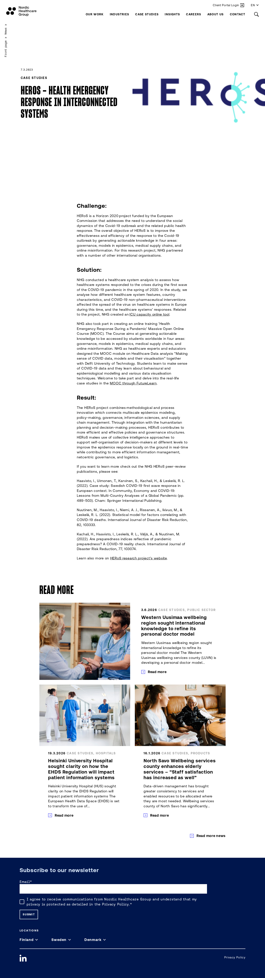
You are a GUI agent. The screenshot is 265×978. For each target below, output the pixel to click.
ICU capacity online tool (149, 314)
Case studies (146, 14)
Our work (95, 14)
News (5, 31)
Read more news (211, 836)
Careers (193, 14)
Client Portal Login (226, 5)
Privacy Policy (115, 904)
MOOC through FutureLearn (133, 383)
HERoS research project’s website (138, 558)
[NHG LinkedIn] (23, 958)
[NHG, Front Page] (21, 11)
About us (215, 14)
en (253, 5)
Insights (172, 14)
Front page (5, 48)
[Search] (256, 14)
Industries (119, 14)
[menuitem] (95, 14)
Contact (237, 14)
